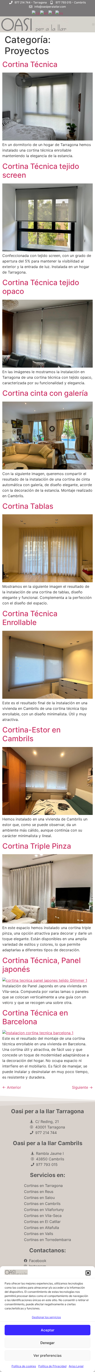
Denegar (47, 1343)
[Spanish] (59, 12)
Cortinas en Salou (39, 1197)
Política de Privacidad (52, 1366)
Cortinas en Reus (38, 1191)
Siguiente (82, 1087)
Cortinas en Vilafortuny (44, 1209)
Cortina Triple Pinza (36, 846)
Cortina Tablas (27, 506)
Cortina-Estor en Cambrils (31, 734)
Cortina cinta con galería (45, 393)
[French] (51, 12)
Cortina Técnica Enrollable (29, 618)
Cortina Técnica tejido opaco (40, 287)
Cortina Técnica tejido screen (40, 171)
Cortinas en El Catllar (42, 1221)
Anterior (11, 1087)
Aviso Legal (76, 1366)
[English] (44, 12)
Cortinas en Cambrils (42, 1203)
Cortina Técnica (29, 64)
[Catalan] (36, 12)
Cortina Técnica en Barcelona (35, 1017)
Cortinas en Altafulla (41, 1227)
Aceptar (47, 1330)
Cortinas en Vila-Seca (43, 1215)
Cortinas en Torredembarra (47, 1239)
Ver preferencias (47, 1355)
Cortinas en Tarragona (43, 1185)
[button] (88, 1273)
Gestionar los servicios (46, 1317)
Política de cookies (24, 1366)
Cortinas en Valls (38, 1233)
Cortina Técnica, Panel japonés (41, 965)
